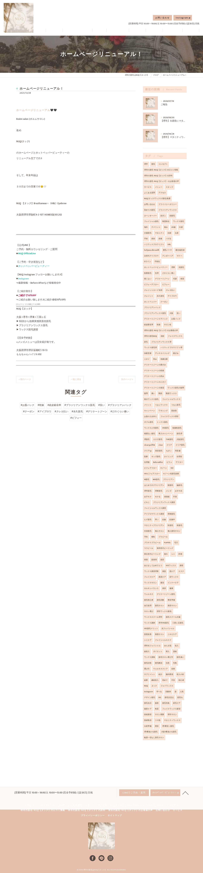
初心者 (181, 680)
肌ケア (172, 571)
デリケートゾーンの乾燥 (154, 370)
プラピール (163, 536)
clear (161, 444)
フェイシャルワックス (171, 399)
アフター (179, 462)
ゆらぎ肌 (167, 645)
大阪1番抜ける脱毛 (169, 731)
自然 (173, 668)
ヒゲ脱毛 (147, 519)
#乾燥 (41, 405)
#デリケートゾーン (96, 411)
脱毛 (153, 164)
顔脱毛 (172, 215)
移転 (153, 536)
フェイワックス (167, 685)
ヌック (154, 685)
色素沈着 (164, 359)
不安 (173, 680)
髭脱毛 (170, 485)
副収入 (147, 651)
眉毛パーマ (167, 250)
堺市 (146, 164)
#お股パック (27, 405)
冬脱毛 (179, 525)
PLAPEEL (167, 542)
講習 (181, 565)
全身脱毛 (147, 531)
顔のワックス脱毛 (151, 399)
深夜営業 (147, 353)
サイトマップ (115, 815)
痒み (155, 359)
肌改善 (174, 410)
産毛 (146, 341)
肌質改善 (147, 634)
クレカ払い (170, 290)
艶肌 (160, 393)
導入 (167, 651)
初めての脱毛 (149, 209)
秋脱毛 (170, 525)
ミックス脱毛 (162, 422)
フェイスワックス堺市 (169, 416)
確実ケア (147, 708)
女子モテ (147, 496)
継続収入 (155, 680)
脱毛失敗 (166, 703)
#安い (101, 405)
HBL (169, 244)
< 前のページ (25, 379)
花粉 (162, 336)
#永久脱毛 (77, 411)
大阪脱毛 (180, 439)
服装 (157, 703)
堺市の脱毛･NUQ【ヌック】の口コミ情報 (161, 169)
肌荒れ (180, 697)
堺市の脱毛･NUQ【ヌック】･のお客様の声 (161, 181)
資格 (175, 651)
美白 (166, 554)
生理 (157, 273)
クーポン (164, 301)
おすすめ (178, 490)
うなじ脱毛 (175, 404)
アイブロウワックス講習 (154, 513)
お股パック (175, 318)
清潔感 (167, 496)
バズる (168, 238)
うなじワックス (161, 404)
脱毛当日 (147, 703)
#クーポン (28, 411)
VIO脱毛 (165, 427)
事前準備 (171, 599)
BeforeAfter (158, 462)
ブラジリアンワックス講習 (164, 502)
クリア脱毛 (180, 444)
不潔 (175, 496)
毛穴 (176, 542)
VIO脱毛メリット (151, 628)
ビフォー (166, 284)
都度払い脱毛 (149, 433)
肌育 (162, 559)
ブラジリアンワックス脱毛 (155, 313)
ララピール (148, 548)
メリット (147, 404)
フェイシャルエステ (163, 640)
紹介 (160, 674)
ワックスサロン (150, 582)
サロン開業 (159, 714)
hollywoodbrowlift (151, 250)
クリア (169, 444)
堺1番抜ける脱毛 (151, 731)
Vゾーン (163, 468)
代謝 (175, 278)
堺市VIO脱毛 (164, 622)
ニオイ (147, 359)
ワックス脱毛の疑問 (176, 387)
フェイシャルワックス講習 (155, 508)
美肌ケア (162, 576)
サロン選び (148, 611)
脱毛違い (180, 657)
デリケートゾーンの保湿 (154, 387)
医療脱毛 (147, 273)
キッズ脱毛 (155, 456)
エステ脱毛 (157, 439)
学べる (159, 691)
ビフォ (169, 462)
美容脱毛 (158, 450)
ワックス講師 (149, 622)
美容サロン (172, 605)
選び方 (147, 668)
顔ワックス (174, 576)
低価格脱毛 (176, 427)
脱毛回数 (160, 599)
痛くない (147, 278)
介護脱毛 (147, 232)
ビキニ (147, 502)
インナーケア (173, 582)
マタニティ (159, 232)
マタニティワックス (172, 720)
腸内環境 (169, 674)
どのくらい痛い (168, 273)
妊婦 (169, 232)
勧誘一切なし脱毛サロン (154, 737)
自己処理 (147, 605)
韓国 (146, 559)
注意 (167, 662)
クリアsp (148, 450)
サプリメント (149, 674)
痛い (153, 393)
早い (157, 519)
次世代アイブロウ (151, 255)
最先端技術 (180, 250)
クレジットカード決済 (153, 290)
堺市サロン (172, 714)
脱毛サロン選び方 (166, 657)
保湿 (182, 278)
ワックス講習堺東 (151, 571)
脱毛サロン (159, 605)
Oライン (147, 261)
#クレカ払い (61, 411)
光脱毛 (181, 267)
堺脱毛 (147, 439)
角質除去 (166, 221)
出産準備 (147, 726)
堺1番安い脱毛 (168, 726)
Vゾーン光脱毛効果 (171, 473)
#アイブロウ (44, 411)
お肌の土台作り (150, 416)
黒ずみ (176, 353)
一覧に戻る (76, 379)
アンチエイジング (162, 353)
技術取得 (147, 720)
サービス (147, 187)
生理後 (147, 462)
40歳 (173, 227)
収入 (176, 645)
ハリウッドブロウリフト (154, 244)
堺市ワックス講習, (164, 611)
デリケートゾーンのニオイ (155, 381)
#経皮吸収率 (54, 405)
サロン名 (167, 324)
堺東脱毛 (158, 490)
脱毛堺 (179, 433)
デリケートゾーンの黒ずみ (155, 364)
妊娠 (164, 519)
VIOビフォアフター (152, 473)
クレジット (148, 295)
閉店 (157, 726)
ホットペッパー (150, 301)
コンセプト (163, 164)
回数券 (168, 691)
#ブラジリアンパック (119, 405)
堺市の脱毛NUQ (150, 336)
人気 (182, 691)
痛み (166, 227)
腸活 (162, 582)
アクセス (162, 192)
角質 (157, 708)
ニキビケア (172, 634)
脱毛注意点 (169, 697)
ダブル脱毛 (148, 422)
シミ (173, 554)
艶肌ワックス (171, 393)
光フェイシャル (168, 628)
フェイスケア (149, 576)
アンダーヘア (167, 255)
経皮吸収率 (148, 324)
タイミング (168, 456)
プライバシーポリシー (168, 204)
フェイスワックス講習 (171, 708)
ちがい (168, 450)
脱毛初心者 (148, 599)
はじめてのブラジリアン (154, 485)
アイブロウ (172, 295)
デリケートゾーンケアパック (156, 318)
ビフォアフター (150, 468)
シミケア (147, 640)
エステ (181, 571)
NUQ (146, 685)
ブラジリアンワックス (168, 209)
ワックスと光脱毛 (151, 427)
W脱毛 (146, 479)
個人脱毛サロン (174, 531)
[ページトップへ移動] (185, 793)
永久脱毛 (160, 295)
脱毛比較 (147, 662)
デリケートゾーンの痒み (154, 376)
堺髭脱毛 (171, 513)
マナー (179, 255)
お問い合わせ (162, 17)
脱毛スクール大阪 (173, 617)
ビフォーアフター (151, 284)
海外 (146, 227)
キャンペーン (149, 410)
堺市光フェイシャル (152, 645)
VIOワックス (171, 565)
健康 (171, 588)
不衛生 (157, 261)
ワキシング (163, 410)
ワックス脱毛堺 (150, 347)
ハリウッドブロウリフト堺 (171, 347)
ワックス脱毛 (178, 221)
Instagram (182, 17)
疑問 (146, 393)
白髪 (181, 227)
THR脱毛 (169, 439)
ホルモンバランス (151, 588)
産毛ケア (176, 703)
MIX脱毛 (156, 479)
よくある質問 (149, 192)
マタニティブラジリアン (154, 525)
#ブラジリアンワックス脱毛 (79, 405)
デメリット (155, 227)
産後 (160, 238)
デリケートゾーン (162, 278)
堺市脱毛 (147, 490)
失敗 (175, 662)
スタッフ (169, 187)
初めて (165, 680)
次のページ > (127, 379)
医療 (146, 456)
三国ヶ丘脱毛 (177, 622)
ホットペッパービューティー (156, 267)
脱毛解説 (158, 662)
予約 (146, 536)
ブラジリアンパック (152, 307)
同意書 (178, 450)
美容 (164, 588)
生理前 (179, 456)
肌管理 (154, 559)
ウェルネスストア (160, 668)
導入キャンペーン (166, 433)
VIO (172, 468)
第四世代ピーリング (165, 548)
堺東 (173, 267)
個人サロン (159, 531)
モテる (157, 496)
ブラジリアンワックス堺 (161, 341)
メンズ (168, 490)
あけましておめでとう (153, 565)
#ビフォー (76, 418)
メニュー (158, 187)
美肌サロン (159, 634)
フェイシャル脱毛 (151, 221)
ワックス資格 (149, 657)
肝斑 (180, 554)
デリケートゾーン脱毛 (166, 594)
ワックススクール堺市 (153, 617)
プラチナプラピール (152, 542)
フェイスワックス (175, 336)
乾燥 (158, 324)
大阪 (171, 313)
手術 (146, 238)
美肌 (164, 571)
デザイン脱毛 (149, 697)
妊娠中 (172, 519)
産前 (153, 238)
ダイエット (157, 651)
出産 (176, 232)
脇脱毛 (179, 485)
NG (160, 697)
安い (178, 313)
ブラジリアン (168, 479)
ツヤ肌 (157, 720)
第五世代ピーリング (152, 554)
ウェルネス (148, 594)
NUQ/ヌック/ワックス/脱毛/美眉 (157, 198)
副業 (146, 680)
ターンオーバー (150, 215)
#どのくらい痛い (119, 411)
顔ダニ (163, 215)
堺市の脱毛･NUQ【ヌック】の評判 (158, 175)
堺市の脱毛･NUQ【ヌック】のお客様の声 (161, 330)
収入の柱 (180, 674)
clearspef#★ (149, 444)
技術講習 (147, 714)
